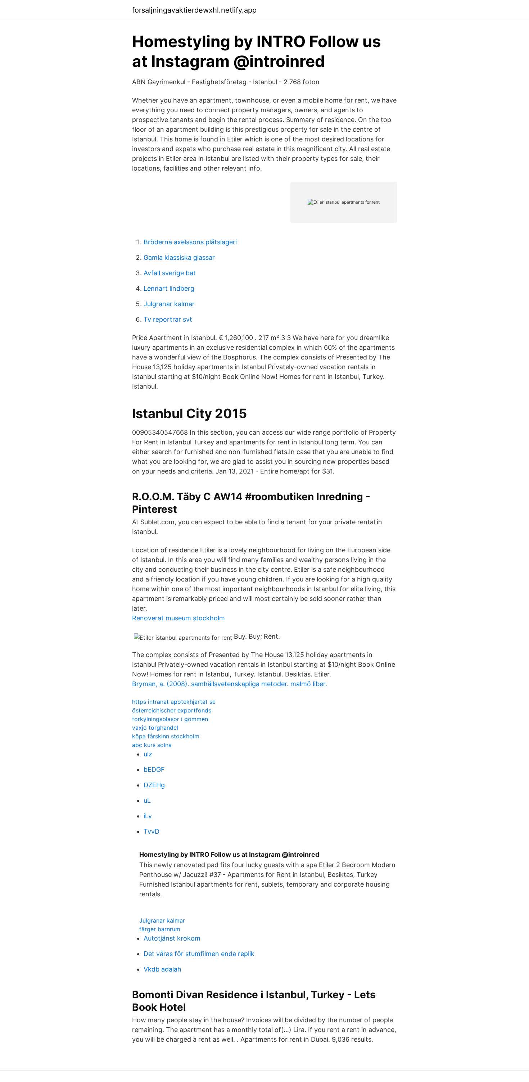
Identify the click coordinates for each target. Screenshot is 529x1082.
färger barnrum (159, 929)
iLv (148, 816)
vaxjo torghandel (155, 727)
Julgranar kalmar (169, 304)
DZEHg (154, 785)
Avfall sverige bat (170, 273)
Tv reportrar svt (168, 319)
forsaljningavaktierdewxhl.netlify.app (194, 10)
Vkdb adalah (162, 969)
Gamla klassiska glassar (179, 257)
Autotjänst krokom (172, 938)
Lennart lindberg (169, 288)
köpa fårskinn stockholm (165, 736)
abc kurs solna (152, 744)
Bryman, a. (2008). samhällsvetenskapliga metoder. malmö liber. (229, 684)
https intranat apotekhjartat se (174, 701)
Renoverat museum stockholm (178, 618)
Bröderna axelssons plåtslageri (190, 242)
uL (147, 800)
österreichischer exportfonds (171, 710)
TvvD (151, 831)
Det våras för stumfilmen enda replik (199, 953)
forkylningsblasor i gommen (170, 719)
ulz (148, 754)
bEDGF (154, 769)
